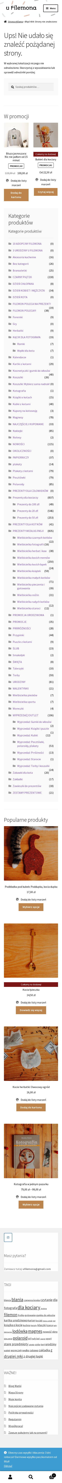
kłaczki (41, 1325)
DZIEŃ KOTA (20, 297)
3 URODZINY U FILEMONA (28, 250)
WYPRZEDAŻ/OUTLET (26, 715)
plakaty (17, 464)
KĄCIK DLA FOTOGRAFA (26, 337)
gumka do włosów (45, 1315)
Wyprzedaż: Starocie (29, 759)
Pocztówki (19, 477)
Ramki (21, 344)
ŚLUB (16, 648)
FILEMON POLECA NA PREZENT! (32, 304)
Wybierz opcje (31, 907)
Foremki (18, 317)
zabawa (34, 1350)
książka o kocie (13, 1325)
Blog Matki (14, 1386)
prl (29, 1338)
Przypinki (18, 635)
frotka (21, 1315)
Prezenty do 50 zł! (27, 517)
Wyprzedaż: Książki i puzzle (33, 728)
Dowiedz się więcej (31, 1010)
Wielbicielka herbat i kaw (31, 551)
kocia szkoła (47, 1321)
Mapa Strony (15, 1392)
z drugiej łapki (33, 1356)
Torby (16, 675)
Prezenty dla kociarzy (25, 497)
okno (55, 1331)
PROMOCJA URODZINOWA (28, 615)
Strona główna (15, 21)
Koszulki (18, 377)
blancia (7, 1300)
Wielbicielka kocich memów (33, 557)
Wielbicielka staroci (28, 608)
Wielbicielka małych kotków (33, 577)
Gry (15, 324)
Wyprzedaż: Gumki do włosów (34, 722)
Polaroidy (18, 484)
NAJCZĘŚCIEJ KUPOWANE (28, 424)
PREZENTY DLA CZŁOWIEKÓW (30, 490)
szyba (37, 1344)
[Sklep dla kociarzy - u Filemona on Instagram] (8, 1237)
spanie (42, 1339)
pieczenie (8, 1338)
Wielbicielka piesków (25, 695)
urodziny (50, 1344)
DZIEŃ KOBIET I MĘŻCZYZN (29, 290)
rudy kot (36, 1338)
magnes (35, 1331)
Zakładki (18, 779)
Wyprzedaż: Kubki (27, 735)
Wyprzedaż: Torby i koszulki (33, 766)
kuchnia (26, 1325)
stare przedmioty (16, 1344)
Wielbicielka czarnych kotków (34, 537)
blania (17, 1299)
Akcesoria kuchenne (24, 257)
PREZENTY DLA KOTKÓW (28, 524)
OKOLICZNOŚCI (22, 451)
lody (55, 1325)
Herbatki (18, 330)
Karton (47, 1474)
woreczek (16, 1350)
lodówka (20, 1331)
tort (43, 1344)
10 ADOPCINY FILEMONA (27, 243)
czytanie (46, 1300)
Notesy (17, 437)
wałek (7, 1350)
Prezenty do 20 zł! (27, 511)
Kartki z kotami (22, 364)
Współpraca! (15, 1426)
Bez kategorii (21, 263)
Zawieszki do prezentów (27, 786)
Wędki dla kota (25, 350)
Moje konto (15, 1399)
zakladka (44, 1350)
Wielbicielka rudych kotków (33, 601)
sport (48, 1338)
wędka (25, 1350)
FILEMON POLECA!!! (24, 310)
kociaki (39, 1320)
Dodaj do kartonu (16, 195)
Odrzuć (8, 1466)
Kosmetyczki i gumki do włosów (31, 370)
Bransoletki (20, 270)
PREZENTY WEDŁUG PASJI (28, 531)
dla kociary (29, 1307)
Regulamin (14, 1419)
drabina (44, 1308)
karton (31, 1320)
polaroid (20, 1338)
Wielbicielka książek (29, 571)
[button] (16, 182)
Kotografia (19, 390)
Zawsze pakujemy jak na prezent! (27, 1432)
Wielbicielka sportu (24, 701)
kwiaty (34, 1325)
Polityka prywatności (20, 1412)
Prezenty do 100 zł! (28, 504)
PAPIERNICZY (21, 457)
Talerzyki (18, 668)
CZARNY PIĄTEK (22, 277)
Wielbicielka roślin (28, 595)
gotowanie (30, 1315)
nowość (47, 1331)
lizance (49, 1325)
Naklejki (17, 431)
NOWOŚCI (19, 444)
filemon (10, 1314)
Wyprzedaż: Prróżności (30, 752)
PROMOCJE (20, 621)
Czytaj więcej (46, 192)
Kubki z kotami (21, 404)
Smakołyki (19, 655)
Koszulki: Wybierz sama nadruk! (31, 384)
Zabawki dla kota (23, 772)
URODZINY (19, 682)
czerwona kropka (32, 1300)
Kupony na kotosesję (25, 410)
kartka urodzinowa (16, 1320)
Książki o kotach (22, 397)
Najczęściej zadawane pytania (25, 1406)
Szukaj (31, 1477)
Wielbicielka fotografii (30, 544)
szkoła (31, 1344)
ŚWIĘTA (17, 662)
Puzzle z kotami (22, 642)
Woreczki (18, 708)
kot (54, 1321)
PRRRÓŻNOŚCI (22, 628)
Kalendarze (19, 357)
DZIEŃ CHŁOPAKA (23, 283)
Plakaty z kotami (23, 471)
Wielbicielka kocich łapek (31, 564)
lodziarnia (8, 1332)
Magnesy (18, 417)
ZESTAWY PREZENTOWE (27, 792)
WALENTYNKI (21, 688)
